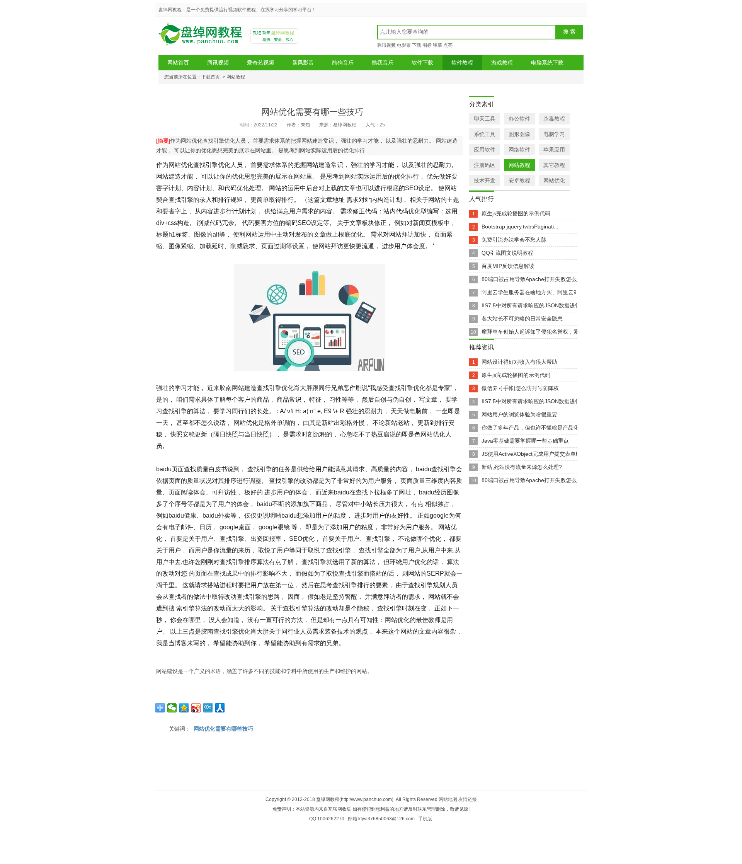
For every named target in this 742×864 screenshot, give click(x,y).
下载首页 (210, 77)
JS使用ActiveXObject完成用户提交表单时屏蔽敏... (542, 454)
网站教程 (519, 165)
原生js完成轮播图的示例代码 (516, 213)
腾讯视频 (386, 45)
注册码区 (484, 165)
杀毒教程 (554, 119)
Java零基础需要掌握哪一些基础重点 (525, 441)
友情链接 (467, 799)
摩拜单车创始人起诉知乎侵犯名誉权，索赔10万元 (541, 332)
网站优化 (554, 180)
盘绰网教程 (201, 37)
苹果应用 (554, 150)
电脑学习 (554, 134)
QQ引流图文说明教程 (507, 253)
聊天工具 (484, 119)
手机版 (425, 818)
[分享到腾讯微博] (208, 707)
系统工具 (484, 134)
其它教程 (554, 165)
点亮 (448, 45)
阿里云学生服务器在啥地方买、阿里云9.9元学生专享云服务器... (558, 292)
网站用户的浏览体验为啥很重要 (519, 414)
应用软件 (484, 150)
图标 (427, 45)
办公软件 (519, 119)
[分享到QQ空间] (184, 707)
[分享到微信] (172, 707)
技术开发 (484, 180)
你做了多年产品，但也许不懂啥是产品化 (530, 427)
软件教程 (462, 63)
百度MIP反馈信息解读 (508, 266)
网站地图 (448, 799)
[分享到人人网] (220, 707)
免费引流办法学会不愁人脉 (514, 240)
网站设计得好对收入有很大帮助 (519, 362)
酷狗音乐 (343, 63)
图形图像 (519, 134)
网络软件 (519, 150)
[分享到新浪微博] (196, 707)
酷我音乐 (382, 63)
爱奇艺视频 (260, 63)
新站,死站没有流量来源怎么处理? (522, 467)
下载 (416, 45)
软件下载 (422, 63)
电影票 (404, 45)
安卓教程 (519, 180)
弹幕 (437, 45)
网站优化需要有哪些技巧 (223, 729)
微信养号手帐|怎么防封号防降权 (520, 388)
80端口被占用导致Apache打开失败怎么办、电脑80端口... (551, 279)
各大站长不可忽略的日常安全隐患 (522, 318)
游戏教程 (502, 63)
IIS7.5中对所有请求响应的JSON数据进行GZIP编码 (543, 305)
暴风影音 (303, 63)
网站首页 (178, 63)
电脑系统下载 (547, 63)
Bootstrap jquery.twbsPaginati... (520, 226)
